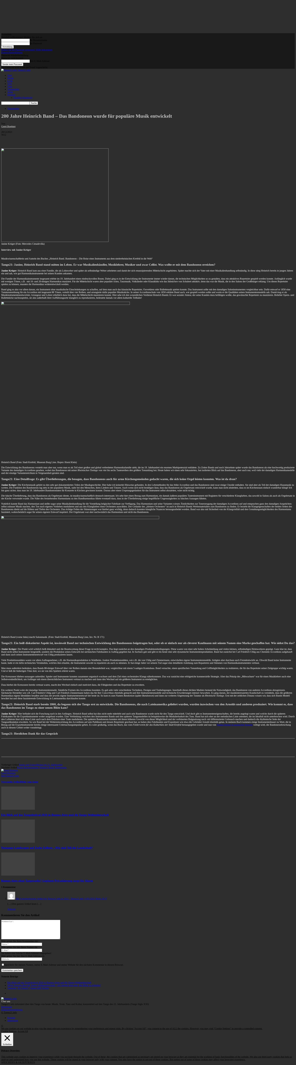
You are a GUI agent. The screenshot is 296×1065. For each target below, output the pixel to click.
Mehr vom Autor (29, 782)
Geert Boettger (8, 126)
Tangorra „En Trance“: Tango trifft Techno (28, 988)
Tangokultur (13, 89)
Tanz (9, 86)
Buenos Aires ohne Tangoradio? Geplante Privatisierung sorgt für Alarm (47, 880)
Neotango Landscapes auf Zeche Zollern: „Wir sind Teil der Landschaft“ (47, 847)
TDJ (9, 83)
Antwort (11, 909)
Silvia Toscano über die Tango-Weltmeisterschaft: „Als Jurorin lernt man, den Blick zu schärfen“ (54, 985)
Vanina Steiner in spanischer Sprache (235, 724)
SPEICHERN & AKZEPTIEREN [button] (18, 1062)
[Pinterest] (28, 139)
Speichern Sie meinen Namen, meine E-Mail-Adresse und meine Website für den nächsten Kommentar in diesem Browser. (63, 964)
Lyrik (10, 81)
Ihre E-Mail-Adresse (40, 61)
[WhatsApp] (40, 139)
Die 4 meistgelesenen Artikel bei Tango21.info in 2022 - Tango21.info (50, 898)
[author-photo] (9, 770)
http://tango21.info (10, 776)
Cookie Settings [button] (9, 1031)
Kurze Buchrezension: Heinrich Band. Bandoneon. (42, 767)
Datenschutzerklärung (12, 52)
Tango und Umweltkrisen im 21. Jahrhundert (40, 764)
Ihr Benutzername (38, 40)
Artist (10, 92)
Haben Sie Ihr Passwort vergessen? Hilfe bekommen (26, 49)
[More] (51, 139)
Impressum (6, 1007)
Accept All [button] (22, 1031)
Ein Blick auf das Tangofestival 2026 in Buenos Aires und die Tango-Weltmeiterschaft (55, 814)
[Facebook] (6, 139)
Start (9, 75)
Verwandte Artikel (11, 782)
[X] (17, 139)
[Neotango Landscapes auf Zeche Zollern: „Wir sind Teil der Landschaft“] (18, 842)
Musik (10, 78)
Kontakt (11, 1017)
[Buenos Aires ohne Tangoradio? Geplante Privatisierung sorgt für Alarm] (18, 874)
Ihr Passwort (36, 43)
